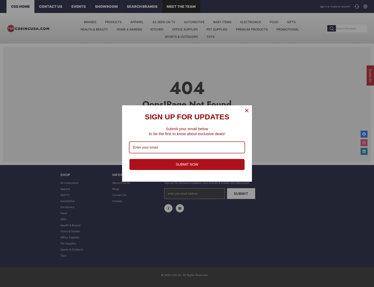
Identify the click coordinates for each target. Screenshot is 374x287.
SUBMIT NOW (187, 164)
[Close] (247, 110)
